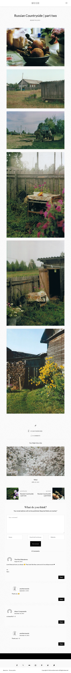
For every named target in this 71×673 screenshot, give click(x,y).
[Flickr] (29, 665)
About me (5, 670)
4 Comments (36, 436)
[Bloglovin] (48, 665)
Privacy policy (12, 670)
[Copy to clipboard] (35, 425)
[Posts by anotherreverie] (28, 431)
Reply (61, 577)
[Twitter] (23, 665)
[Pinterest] (42, 665)
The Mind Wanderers (21, 559)
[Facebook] (17, 665)
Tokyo (35, 479)
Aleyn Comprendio (20, 611)
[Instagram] (35, 665)
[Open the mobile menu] (66, 3)
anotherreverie (37, 431)
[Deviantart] (54, 665)
